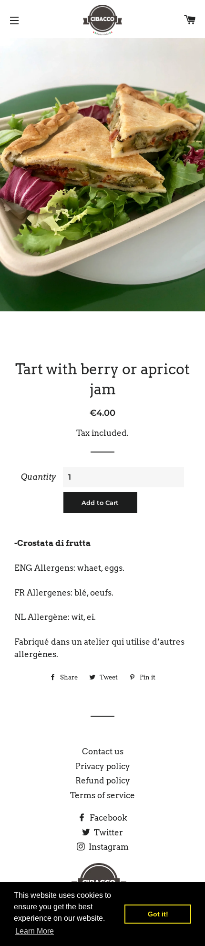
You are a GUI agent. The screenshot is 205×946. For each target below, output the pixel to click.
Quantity (38, 477)
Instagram (108, 847)
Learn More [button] (34, 931)
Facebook (107, 818)
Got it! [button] (158, 914)
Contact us (102, 751)
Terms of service (102, 795)
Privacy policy (102, 766)
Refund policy (102, 780)
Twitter (107, 832)
